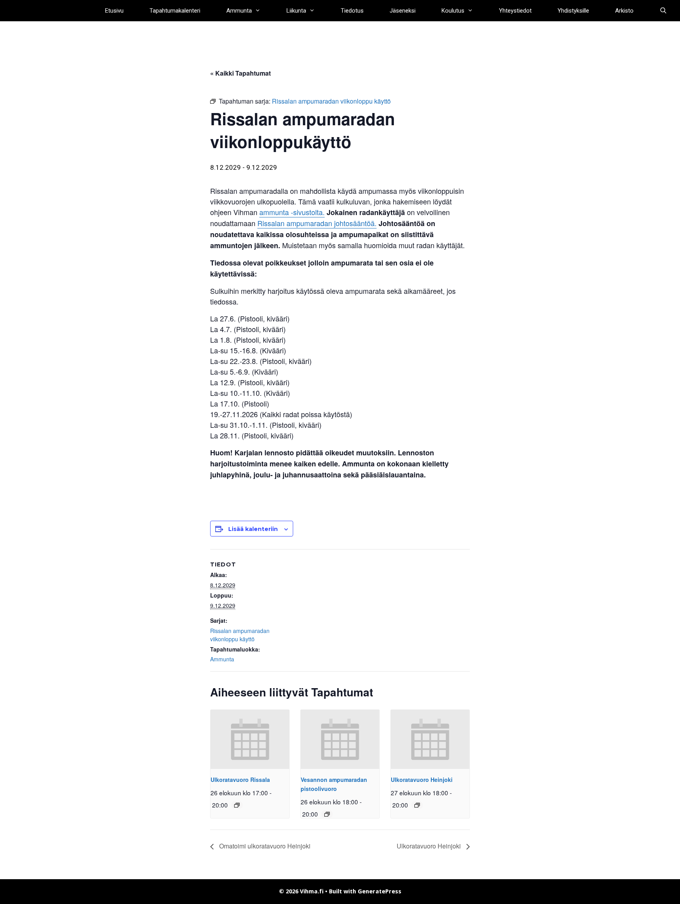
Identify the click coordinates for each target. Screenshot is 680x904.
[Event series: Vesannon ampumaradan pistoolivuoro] (327, 814)
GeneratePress (379, 891)
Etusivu (114, 10)
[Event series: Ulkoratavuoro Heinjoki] (417, 805)
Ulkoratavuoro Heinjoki (422, 779)
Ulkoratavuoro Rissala (240, 779)
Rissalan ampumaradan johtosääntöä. (317, 223)
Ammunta (239, 10)
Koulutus (453, 10)
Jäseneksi (403, 10)
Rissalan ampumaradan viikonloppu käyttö (240, 635)
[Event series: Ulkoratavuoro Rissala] (237, 805)
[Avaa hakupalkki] (663, 10)
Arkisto (624, 10)
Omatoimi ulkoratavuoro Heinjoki (264, 845)
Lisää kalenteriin (253, 529)
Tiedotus (352, 10)
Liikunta (296, 10)
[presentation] (250, 739)
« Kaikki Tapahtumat (240, 73)
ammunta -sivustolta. (292, 212)
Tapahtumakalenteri (175, 10)
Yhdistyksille (573, 10)
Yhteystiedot (515, 10)
